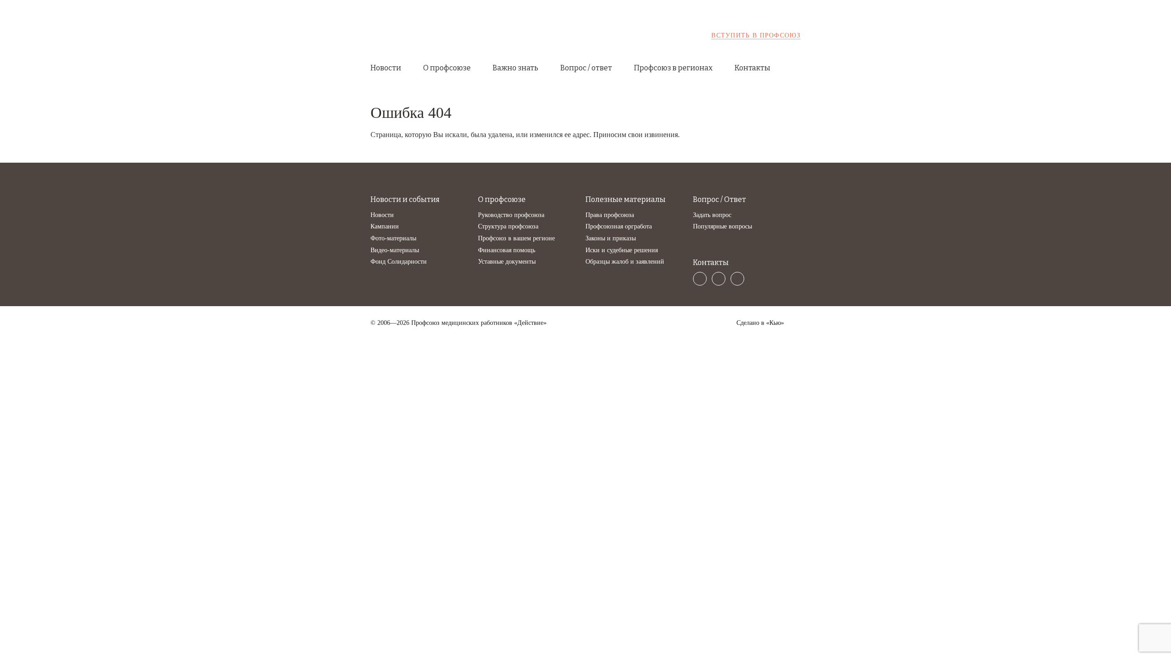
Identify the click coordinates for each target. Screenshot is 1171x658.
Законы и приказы (611, 238)
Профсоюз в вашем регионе (516, 238)
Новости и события (405, 199)
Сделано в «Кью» (760, 323)
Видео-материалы (395, 250)
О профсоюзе (447, 68)
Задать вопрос (712, 215)
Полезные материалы (626, 199)
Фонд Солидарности (399, 261)
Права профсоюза (610, 215)
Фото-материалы (393, 238)
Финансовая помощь (506, 250)
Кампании (385, 226)
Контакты (752, 68)
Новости (386, 68)
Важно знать (515, 68)
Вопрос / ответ (586, 68)
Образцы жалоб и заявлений (625, 261)
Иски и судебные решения (622, 250)
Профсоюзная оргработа (619, 226)
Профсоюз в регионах (673, 68)
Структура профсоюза (508, 226)
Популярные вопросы (722, 226)
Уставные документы (507, 261)
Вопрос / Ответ (719, 199)
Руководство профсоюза (511, 215)
